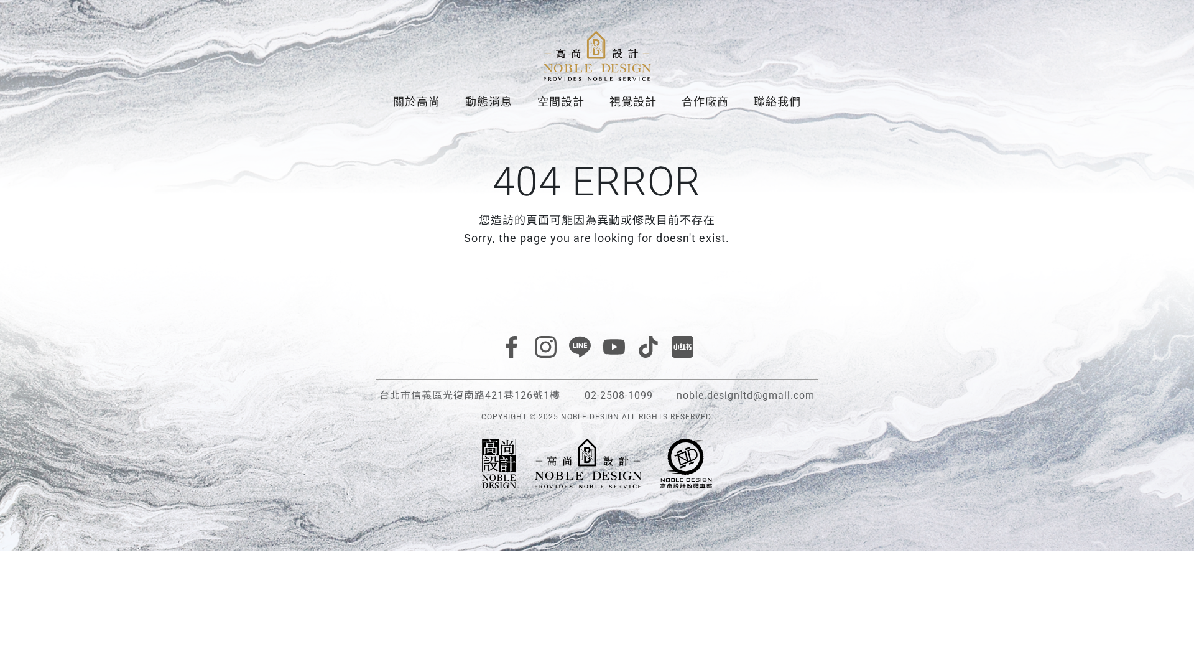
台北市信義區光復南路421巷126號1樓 (469, 395)
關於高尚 (416, 101)
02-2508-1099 (619, 395)
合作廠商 (705, 101)
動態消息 (488, 101)
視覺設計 (633, 101)
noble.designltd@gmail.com (746, 395)
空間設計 (561, 101)
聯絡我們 (777, 101)
